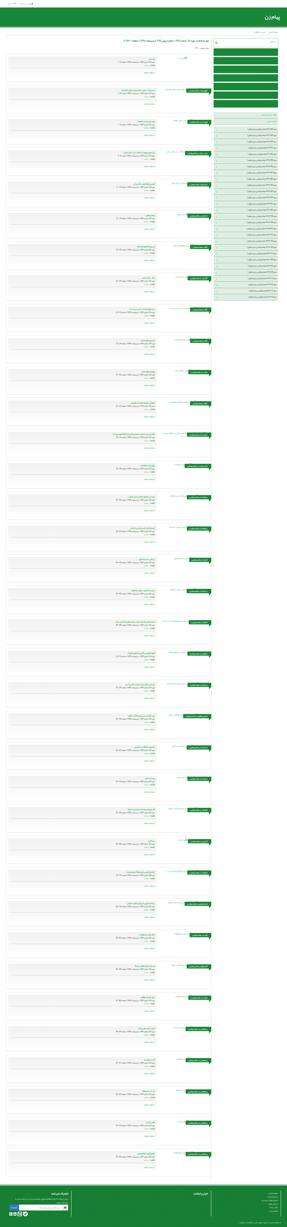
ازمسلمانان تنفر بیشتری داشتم (142, 528)
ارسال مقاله (270, 87)
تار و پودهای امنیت (147, 340)
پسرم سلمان (150, 778)
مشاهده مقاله (149, 73)
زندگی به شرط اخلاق (147, 559)
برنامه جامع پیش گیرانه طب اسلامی (141, 903)
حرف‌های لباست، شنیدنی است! (142, 309)
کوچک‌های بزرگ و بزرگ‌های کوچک (141, 653)
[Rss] (11, 1214)
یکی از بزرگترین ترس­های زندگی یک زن (140, 684)
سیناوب (242, 1222)
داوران (272, 96)
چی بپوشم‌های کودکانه (146, 246)
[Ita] (19, 1214)
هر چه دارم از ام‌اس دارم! (145, 966)
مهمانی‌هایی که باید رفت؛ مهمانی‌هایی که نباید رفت (135, 622)
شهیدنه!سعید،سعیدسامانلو (143, 590)
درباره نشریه (272, 1197)
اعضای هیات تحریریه (269, 1200)
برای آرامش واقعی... (147, 997)
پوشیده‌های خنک (148, 371)
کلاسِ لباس (150, 1122)
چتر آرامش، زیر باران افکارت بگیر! (141, 716)
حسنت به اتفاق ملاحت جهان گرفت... (141, 497)
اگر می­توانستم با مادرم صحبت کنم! (141, 809)
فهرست (152, 59)
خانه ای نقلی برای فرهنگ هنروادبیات (140, 872)
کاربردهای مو (149, 1060)
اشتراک (14, 1207)
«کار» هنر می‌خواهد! (147, 935)
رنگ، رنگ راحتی (148, 278)
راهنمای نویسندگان (267, 78)
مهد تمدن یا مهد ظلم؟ (146, 121)
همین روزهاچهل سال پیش (144, 184)
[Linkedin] (15, 1214)
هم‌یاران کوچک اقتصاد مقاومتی (143, 403)
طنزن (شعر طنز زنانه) (146, 1028)
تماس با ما (271, 104)
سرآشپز (151, 841)
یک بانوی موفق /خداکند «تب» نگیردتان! (139, 153)
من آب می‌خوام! (149, 1091)
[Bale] (25, 1214)
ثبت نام (11, 4)
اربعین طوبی (150, 215)
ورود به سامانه (25, 4)
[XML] (124, 41)
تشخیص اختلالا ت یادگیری (145, 747)
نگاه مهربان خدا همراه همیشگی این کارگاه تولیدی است (133, 434)
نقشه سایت (273, 1211)
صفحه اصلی (273, 32)
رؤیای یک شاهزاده (147, 465)
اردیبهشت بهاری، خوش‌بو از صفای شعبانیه (138, 90)
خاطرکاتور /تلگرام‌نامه (146, 1154)
